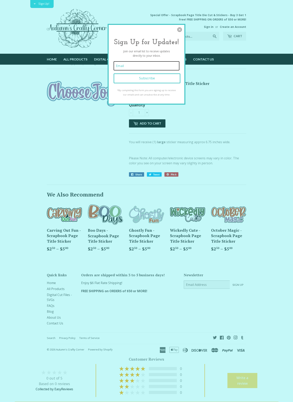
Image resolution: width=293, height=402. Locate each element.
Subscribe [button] (147, 78)
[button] (179, 29)
